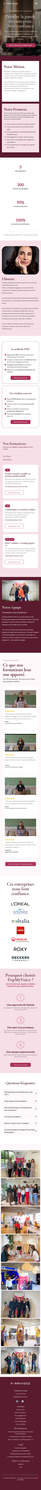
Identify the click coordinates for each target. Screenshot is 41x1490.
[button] (36, 3)
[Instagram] (17, 1401)
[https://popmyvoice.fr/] (11, 3)
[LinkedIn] (22, 1401)
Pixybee (21, 1479)
